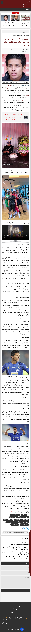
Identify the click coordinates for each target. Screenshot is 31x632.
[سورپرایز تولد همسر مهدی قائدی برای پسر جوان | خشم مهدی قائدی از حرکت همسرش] (27, 529)
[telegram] (3, 623)
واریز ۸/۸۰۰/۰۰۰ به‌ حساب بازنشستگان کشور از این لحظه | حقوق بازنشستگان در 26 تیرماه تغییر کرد (25, 24)
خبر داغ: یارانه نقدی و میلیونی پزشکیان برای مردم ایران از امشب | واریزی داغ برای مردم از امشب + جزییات (13, 117)
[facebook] (21, 529)
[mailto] (6, 82)
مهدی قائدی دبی (14, 524)
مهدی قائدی (9, 85)
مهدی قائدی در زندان (23, 522)
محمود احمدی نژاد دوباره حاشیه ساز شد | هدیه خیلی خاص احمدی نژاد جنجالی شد (15, 24)
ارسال (15, 591)
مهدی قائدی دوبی (24, 524)
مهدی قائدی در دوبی (8, 520)
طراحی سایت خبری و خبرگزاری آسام (13, 629)
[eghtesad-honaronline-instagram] (6, 623)
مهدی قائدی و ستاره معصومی (21, 520)
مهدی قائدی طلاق (14, 517)
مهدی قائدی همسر (15, 515)
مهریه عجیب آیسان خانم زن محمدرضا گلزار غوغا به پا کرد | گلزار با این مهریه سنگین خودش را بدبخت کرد (6, 24)
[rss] (9, 623)
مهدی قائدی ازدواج (24, 517)
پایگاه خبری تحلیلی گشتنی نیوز (20, 85)
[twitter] (24, 529)
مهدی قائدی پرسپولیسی (11, 522)
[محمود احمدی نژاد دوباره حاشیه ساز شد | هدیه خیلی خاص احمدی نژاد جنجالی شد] (15, 18)
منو (27, 9)
